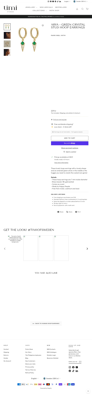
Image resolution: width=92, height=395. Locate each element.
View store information (61, 162)
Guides (6, 358)
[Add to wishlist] (43, 25)
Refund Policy (29, 373)
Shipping (62, 113)
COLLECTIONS (39, 10)
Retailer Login (51, 355)
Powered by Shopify (46, 388)
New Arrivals (46, 7)
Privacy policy (29, 367)
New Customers (30, 361)
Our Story (28, 352)
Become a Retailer (53, 358)
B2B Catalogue (51, 352)
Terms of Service (30, 370)
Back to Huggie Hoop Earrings (47, 323)
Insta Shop (54, 10)
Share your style (30, 364)
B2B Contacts (51, 349)
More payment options (69, 148)
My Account (7, 361)
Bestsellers (61, 7)
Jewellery (30, 7)
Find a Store (29, 349)
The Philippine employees (33, 355)
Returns (6, 355)
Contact (6, 349)
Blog (26, 358)
